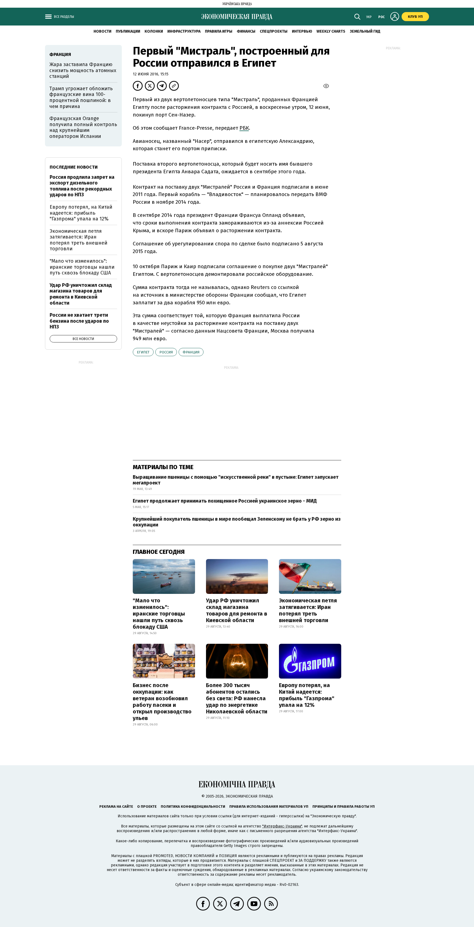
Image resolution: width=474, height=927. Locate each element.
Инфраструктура (184, 31)
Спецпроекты (273, 31)
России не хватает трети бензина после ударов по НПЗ (79, 321)
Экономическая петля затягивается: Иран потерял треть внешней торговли (308, 610)
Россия (166, 352)
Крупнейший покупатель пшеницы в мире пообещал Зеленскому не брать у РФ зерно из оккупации (237, 522)
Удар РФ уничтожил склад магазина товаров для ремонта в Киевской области (236, 610)
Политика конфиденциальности (193, 806)
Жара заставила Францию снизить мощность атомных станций (82, 70)
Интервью (302, 31)
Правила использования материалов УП (268, 806)
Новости (102, 31)
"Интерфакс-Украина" (282, 826)
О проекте (147, 806)
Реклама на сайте (116, 806)
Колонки (154, 31)
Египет (143, 352)
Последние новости (74, 167)
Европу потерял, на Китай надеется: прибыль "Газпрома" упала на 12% (306, 695)
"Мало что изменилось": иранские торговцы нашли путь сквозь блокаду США (159, 613)
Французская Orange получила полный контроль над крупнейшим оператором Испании (83, 127)
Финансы (246, 31)
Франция (191, 352)
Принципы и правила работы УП (343, 806)
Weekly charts (331, 31)
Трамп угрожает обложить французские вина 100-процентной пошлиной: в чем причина (81, 97)
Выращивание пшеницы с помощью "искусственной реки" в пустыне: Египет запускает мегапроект (235, 480)
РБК (244, 128)
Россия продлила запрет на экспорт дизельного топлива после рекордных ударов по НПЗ (82, 186)
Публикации (128, 31)
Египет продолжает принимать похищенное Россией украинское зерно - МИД (225, 501)
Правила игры (218, 31)
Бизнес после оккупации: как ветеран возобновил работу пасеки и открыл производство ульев (162, 701)
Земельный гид (365, 31)
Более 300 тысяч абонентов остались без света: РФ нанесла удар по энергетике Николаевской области (236, 698)
